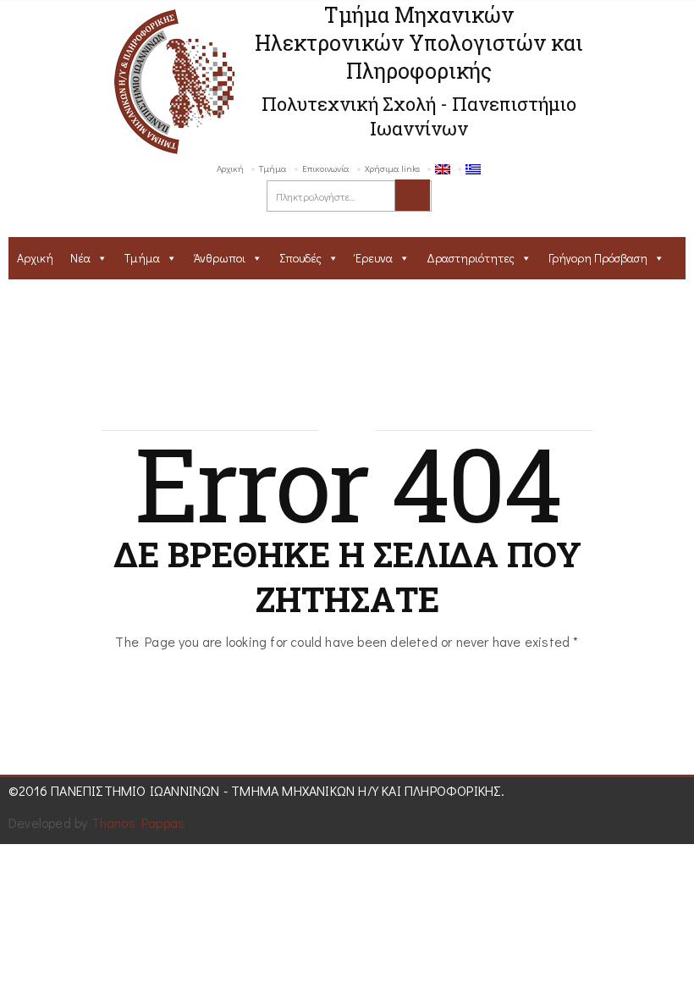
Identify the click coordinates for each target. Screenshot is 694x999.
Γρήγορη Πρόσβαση (597, 258)
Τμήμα (273, 168)
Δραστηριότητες (471, 258)
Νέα (80, 258)
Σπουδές (300, 258)
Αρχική (230, 168)
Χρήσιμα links (392, 168)
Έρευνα (374, 258)
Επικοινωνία (326, 168)
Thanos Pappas (138, 822)
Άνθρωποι (219, 258)
